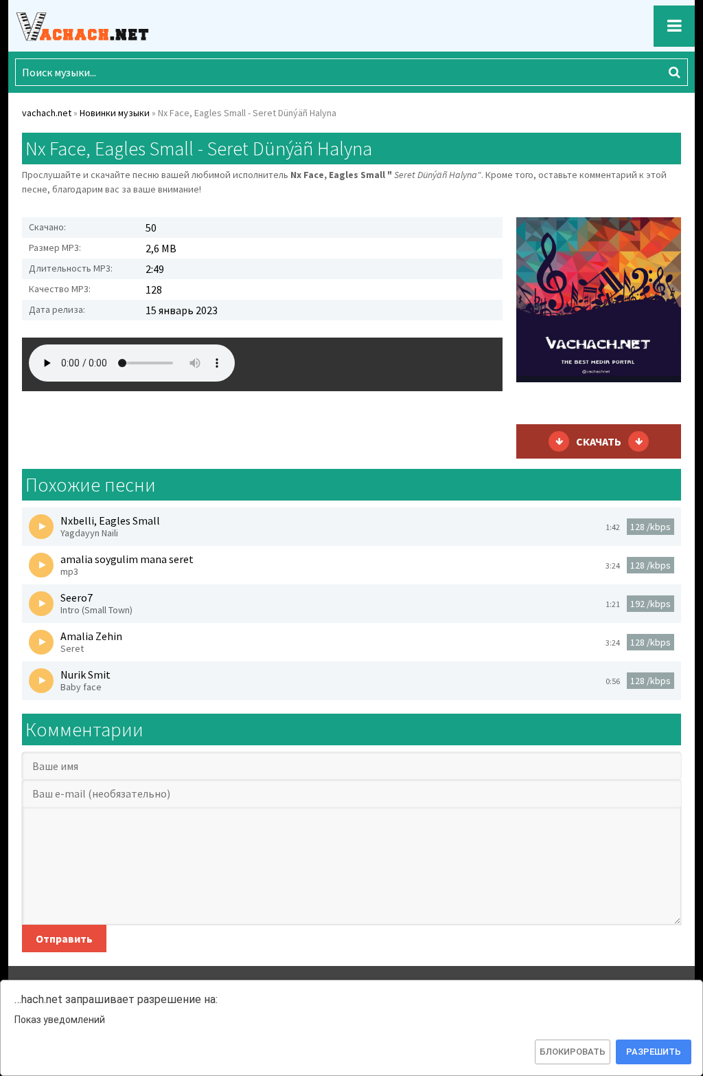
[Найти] (674, 72)
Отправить (64, 938)
